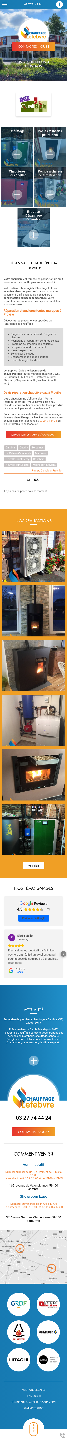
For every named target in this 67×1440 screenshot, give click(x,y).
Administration (33, 1408)
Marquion (40, 453)
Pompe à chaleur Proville (46, 470)
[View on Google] (11, 937)
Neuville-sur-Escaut (17, 464)
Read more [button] (15, 963)
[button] (3, 954)
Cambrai (11, 447)
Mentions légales (33, 1389)
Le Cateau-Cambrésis (18, 453)
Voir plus (33, 865)
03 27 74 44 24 (32, 4)
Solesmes (38, 447)
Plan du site (33, 1395)
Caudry (23, 447)
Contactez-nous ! (33, 46)
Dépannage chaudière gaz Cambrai (33, 1402)
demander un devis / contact (33, 435)
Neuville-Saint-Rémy (17, 459)
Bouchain (38, 459)
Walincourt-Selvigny (44, 464)
